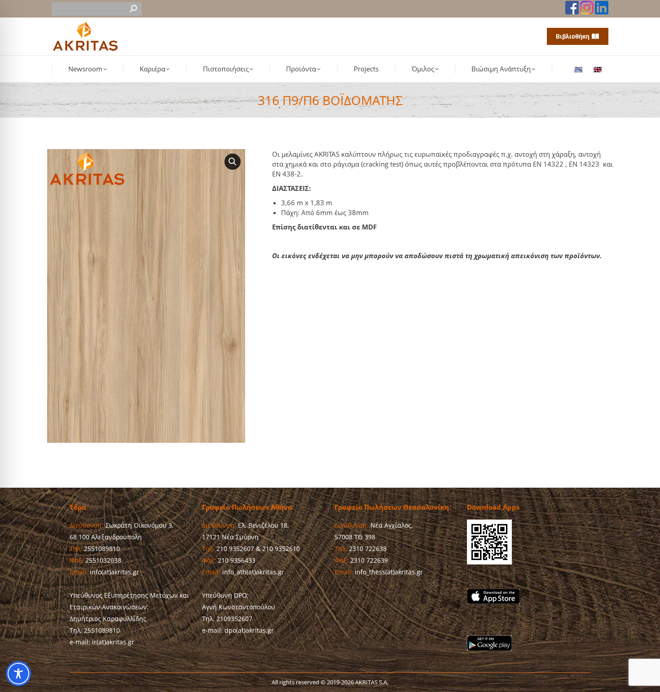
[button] (232, 162)
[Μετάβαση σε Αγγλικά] (598, 69)
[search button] (133, 9)
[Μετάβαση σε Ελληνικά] (579, 69)
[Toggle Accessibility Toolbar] (18, 673)
